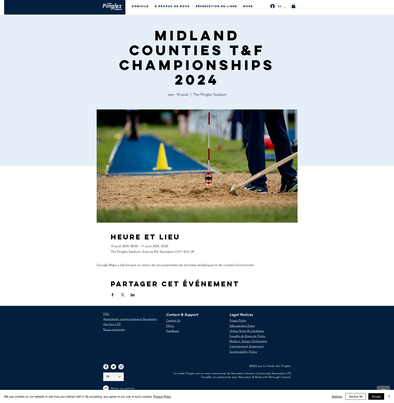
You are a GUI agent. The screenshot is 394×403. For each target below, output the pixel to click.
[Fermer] (389, 396)
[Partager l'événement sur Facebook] (113, 294)
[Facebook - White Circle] (106, 366)
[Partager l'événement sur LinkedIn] (133, 294)
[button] (293, 5)
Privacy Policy (162, 396)
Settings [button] (337, 396)
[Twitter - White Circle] (113, 366)
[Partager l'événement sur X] (123, 294)
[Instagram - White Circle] (121, 366)
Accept (376, 396)
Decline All (355, 396)
